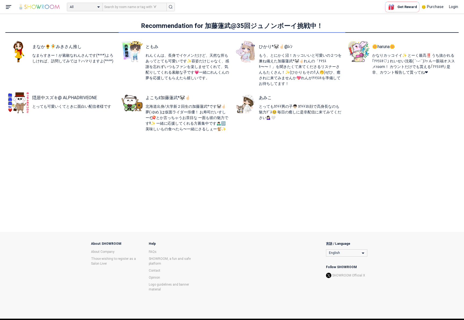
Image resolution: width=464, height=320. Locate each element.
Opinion (154, 277)
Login (453, 7)
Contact (154, 270)
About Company (102, 252)
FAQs (153, 252)
